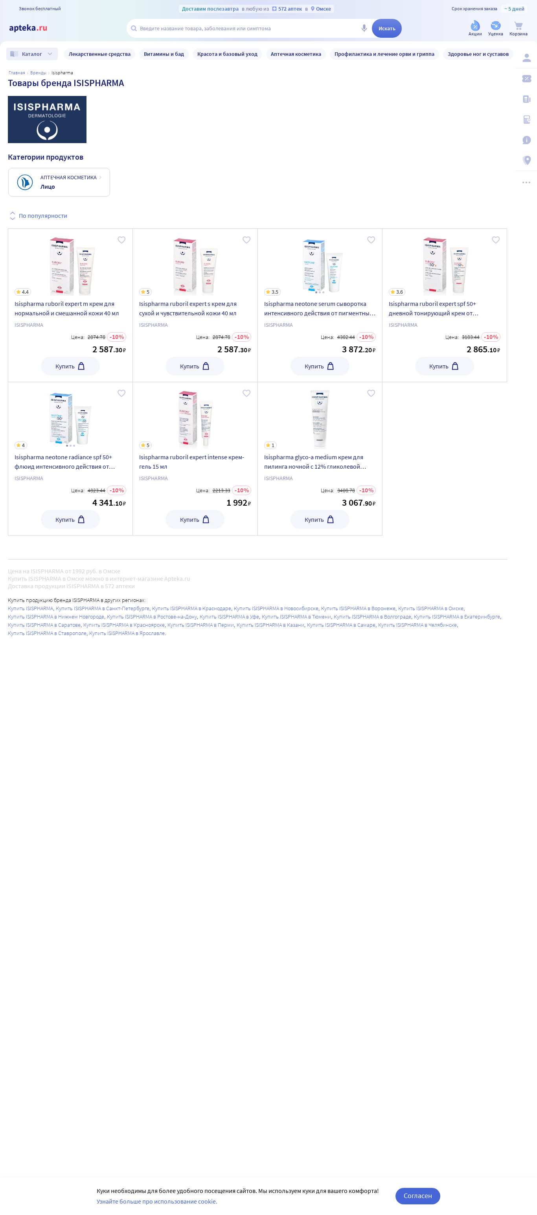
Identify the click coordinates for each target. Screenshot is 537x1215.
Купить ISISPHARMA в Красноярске (124, 624)
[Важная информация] (526, 140)
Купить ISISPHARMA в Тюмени (296, 616)
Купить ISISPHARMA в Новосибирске (276, 608)
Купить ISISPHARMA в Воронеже (358, 608)
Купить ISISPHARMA (30, 608)
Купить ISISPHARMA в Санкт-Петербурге (102, 608)
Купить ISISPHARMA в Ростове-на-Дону (152, 616)
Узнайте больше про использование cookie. (157, 1201)
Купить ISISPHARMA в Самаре (341, 624)
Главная (17, 72)
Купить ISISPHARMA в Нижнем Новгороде (56, 616)
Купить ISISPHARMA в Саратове (44, 624)
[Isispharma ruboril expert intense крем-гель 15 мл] (195, 458)
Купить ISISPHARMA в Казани (270, 624)
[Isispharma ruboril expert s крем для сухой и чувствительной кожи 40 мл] (195, 305)
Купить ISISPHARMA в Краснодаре (191, 608)
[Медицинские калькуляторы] (526, 119)
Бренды (38, 72)
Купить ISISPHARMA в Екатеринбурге (457, 616)
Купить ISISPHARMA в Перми (200, 624)
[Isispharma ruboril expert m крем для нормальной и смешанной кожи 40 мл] (70, 305)
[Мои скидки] (526, 78)
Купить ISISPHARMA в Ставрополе (47, 633)
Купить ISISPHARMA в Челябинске (417, 624)
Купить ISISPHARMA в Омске (430, 608)
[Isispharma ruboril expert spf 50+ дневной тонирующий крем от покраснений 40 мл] (445, 305)
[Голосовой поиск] (364, 28)
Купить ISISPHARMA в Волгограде (372, 616)
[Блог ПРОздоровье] (526, 99)
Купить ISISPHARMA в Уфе (229, 616)
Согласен (418, 1195)
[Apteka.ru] (34, 28)
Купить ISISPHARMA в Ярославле (127, 633)
